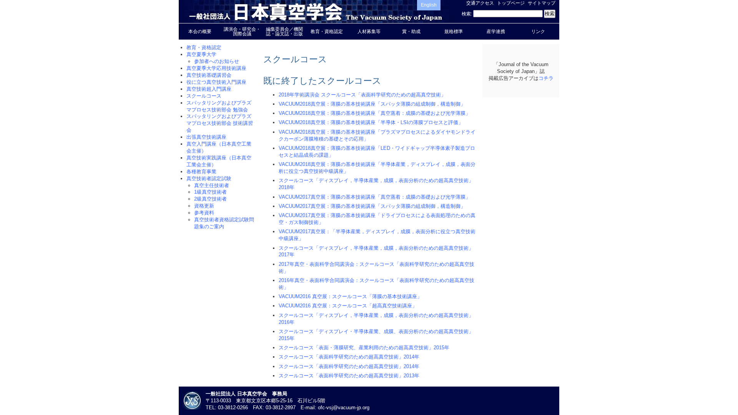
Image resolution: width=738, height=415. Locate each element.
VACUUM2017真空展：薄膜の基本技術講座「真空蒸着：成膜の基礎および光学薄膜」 (374, 197)
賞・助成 (411, 31)
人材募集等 (369, 31)
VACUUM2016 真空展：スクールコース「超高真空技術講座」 (348, 306)
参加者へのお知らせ (216, 61)
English (429, 5)
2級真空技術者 (210, 199)
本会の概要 (199, 31)
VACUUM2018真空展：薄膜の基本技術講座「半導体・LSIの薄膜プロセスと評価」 (371, 122)
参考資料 (204, 213)
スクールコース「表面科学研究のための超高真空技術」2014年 (349, 357)
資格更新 (204, 206)
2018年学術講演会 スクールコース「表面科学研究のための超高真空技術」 (362, 95)
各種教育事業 (201, 171)
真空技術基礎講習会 (208, 75)
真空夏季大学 (201, 54)
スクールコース (203, 96)
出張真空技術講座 (206, 137)
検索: (467, 14)
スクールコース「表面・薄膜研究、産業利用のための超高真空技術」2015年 (364, 347)
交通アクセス (480, 3)
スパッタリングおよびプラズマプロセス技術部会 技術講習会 (219, 123)
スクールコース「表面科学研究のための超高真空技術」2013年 (349, 375)
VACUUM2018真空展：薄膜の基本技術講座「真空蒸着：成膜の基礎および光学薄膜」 (374, 113)
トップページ (511, 3)
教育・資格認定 (327, 31)
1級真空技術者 (210, 192)
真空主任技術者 (211, 185)
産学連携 (496, 31)
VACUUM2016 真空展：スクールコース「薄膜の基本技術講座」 (350, 296)
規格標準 (453, 31)
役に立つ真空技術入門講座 (216, 82)
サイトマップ (541, 3)
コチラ (546, 78)
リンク (538, 31)
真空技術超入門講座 (208, 89)
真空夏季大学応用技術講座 (216, 68)
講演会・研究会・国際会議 (242, 32)
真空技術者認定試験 (208, 178)
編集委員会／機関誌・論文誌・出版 (284, 32)
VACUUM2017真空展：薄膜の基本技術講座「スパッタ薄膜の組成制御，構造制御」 (372, 206)
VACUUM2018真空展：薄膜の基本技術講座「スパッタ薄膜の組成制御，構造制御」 (372, 104)
